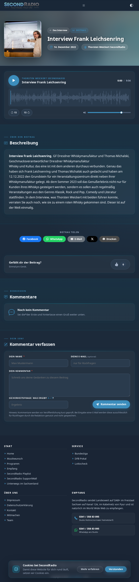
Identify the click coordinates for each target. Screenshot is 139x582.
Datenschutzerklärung (20, 505)
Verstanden (116, 569)
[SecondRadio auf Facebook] (116, 553)
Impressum (13, 500)
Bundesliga (81, 453)
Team (10, 520)
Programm (13, 463)
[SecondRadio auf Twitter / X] (108, 553)
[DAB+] (8, 554)
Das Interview (60, 30)
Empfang (12, 468)
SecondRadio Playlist (19, 473)
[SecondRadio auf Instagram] (124, 553)
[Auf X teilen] (92, 239)
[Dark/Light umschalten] (131, 5)
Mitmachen (13, 515)
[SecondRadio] (18, 554)
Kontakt (11, 510)
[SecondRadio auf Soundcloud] (131, 553)
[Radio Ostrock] (29, 554)
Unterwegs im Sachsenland (22, 483)
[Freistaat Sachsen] (53, 554)
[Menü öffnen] (83, 5)
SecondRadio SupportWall (22, 478)
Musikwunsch (15, 458)
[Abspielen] (13, 80)
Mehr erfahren (90, 569)
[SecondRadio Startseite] (21, 5)
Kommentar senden (113, 404)
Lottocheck (81, 463)
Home (10, 453)
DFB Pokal (80, 458)
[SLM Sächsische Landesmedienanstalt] (42, 554)
